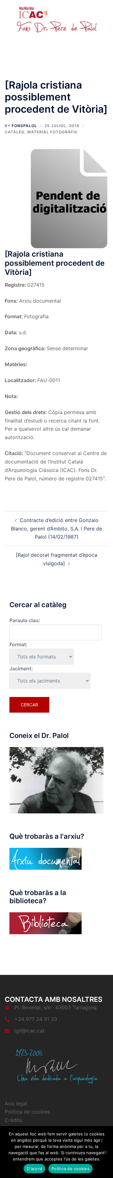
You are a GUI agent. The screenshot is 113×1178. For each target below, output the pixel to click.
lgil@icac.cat (29, 1030)
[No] (105, 1152)
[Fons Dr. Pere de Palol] (56, 19)
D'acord (34, 1168)
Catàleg (14, 132)
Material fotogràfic (52, 132)
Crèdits (13, 1120)
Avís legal (16, 1103)
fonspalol (24, 125)
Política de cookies (27, 1112)
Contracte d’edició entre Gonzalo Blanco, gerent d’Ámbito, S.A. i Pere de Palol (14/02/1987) (56, 528)
